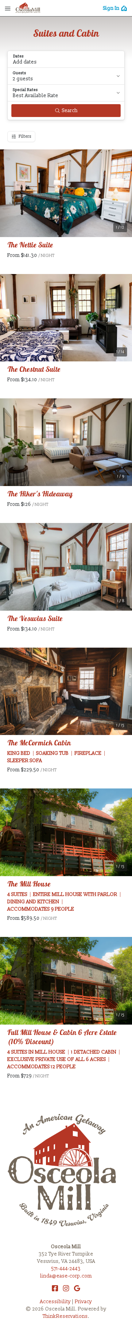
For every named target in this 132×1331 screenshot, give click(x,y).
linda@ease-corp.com (66, 1276)
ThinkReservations (65, 1316)
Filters (25, 136)
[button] (66, 59)
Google (77, 1288)
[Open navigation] (7, 8)
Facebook (55, 1288)
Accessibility (55, 1302)
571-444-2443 (66, 1269)
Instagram (66, 1288)
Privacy (83, 1302)
